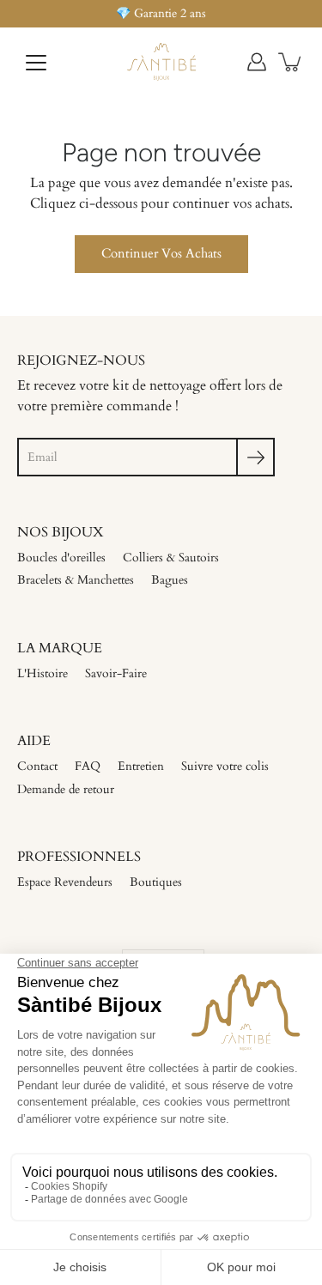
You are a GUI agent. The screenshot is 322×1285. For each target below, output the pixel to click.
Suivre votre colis (225, 766)
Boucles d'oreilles (61, 557)
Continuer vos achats (161, 254)
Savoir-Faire (116, 673)
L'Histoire (42, 673)
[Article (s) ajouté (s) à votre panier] (291, 62)
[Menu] (36, 63)
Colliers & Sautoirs (171, 557)
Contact (37, 766)
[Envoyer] (255, 457)
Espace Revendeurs (64, 882)
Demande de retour (65, 789)
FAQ (87, 766)
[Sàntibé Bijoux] (161, 62)
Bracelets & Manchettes (75, 580)
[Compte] (256, 62)
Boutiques (156, 882)
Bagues (169, 580)
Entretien (141, 766)
